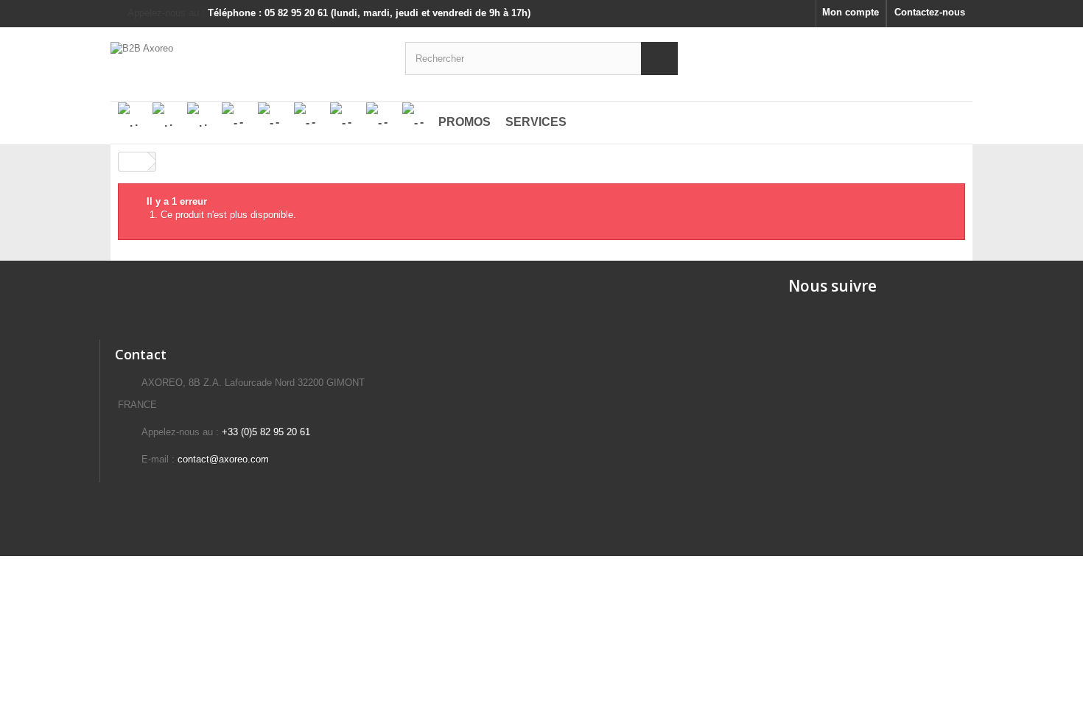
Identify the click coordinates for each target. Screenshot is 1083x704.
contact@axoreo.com (223, 459)
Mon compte (850, 12)
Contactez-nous (929, 12)
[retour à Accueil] (133, 161)
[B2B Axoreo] (247, 56)
